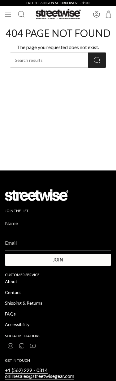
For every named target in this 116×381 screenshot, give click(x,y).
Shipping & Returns (23, 303)
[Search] (97, 60)
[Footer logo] (36, 195)
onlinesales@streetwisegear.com (39, 376)
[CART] (108, 14)
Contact (13, 292)
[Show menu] (8, 14)
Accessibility (17, 324)
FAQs (10, 313)
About (11, 281)
